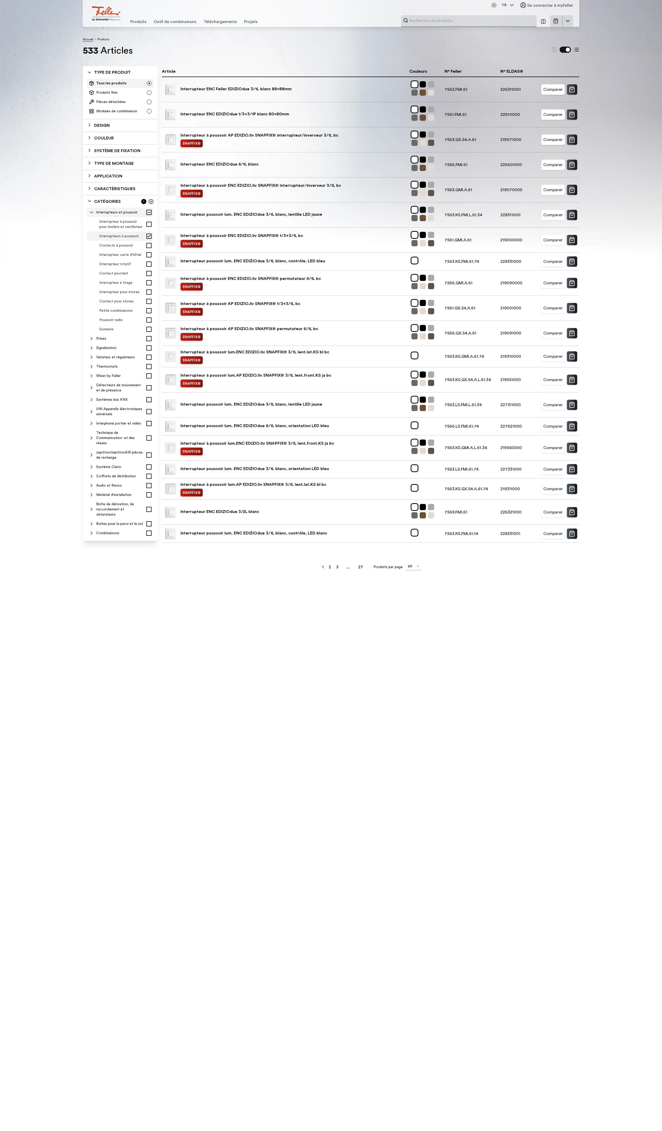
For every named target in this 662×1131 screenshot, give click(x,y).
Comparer (553, 89)
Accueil (88, 39)
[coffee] (424, 92)
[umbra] (432, 143)
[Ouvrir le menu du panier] (568, 21)
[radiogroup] (120, 97)
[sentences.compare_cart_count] (543, 21)
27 (360, 567)
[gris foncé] (415, 92)
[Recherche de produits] (405, 20)
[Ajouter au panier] (572, 89)
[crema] (432, 92)
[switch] (565, 50)
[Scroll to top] (647, 1116)
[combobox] (471, 21)
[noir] (424, 84)
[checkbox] (149, 212)
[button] (120, 125)
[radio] (149, 83)
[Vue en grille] (554, 50)
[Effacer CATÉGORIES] (151, 201)
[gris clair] (432, 84)
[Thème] (494, 5)
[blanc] (415, 84)
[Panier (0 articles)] (556, 21)
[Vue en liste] (576, 50)
